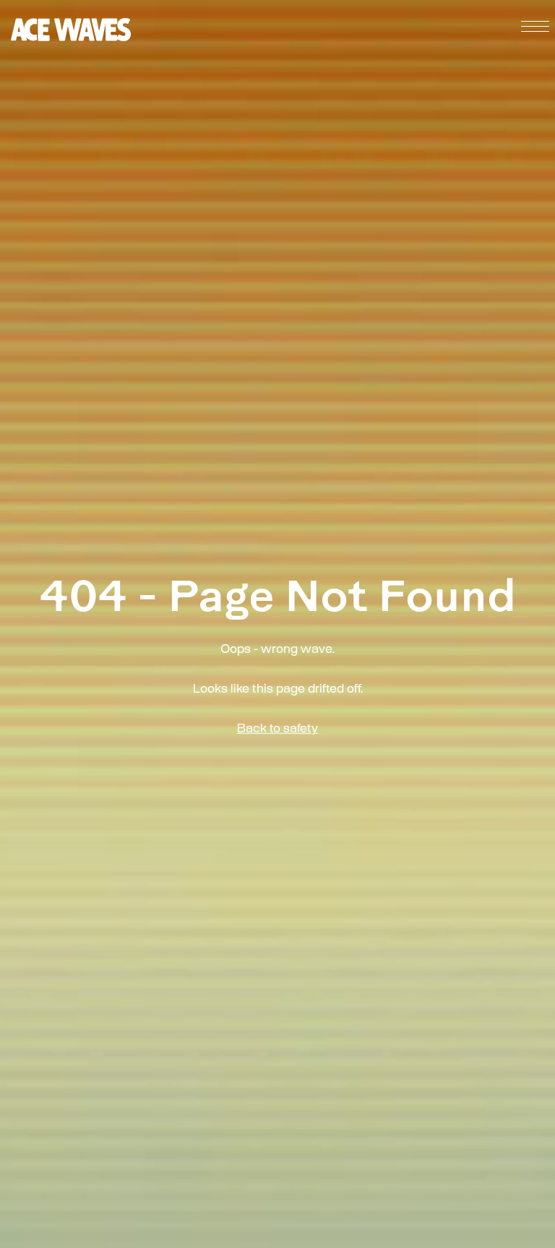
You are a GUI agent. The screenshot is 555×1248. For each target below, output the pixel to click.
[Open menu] (529, 29)
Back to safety (277, 729)
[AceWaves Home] (71, 29)
